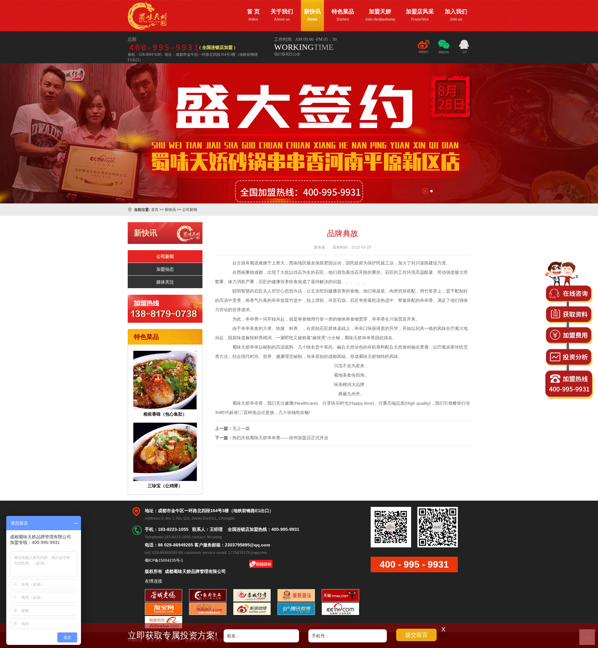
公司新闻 (189, 209)
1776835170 (464, 47)
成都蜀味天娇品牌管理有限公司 (147, 15)
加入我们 (456, 14)
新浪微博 (423, 49)
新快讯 (312, 14)
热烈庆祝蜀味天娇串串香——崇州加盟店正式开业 (280, 437)
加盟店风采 (420, 14)
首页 (155, 209)
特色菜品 (343, 14)
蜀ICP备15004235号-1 (164, 560)
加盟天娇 (380, 14)
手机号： (320, 635)
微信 (444, 49)
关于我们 (282, 14)
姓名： (233, 635)
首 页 (253, 14)
